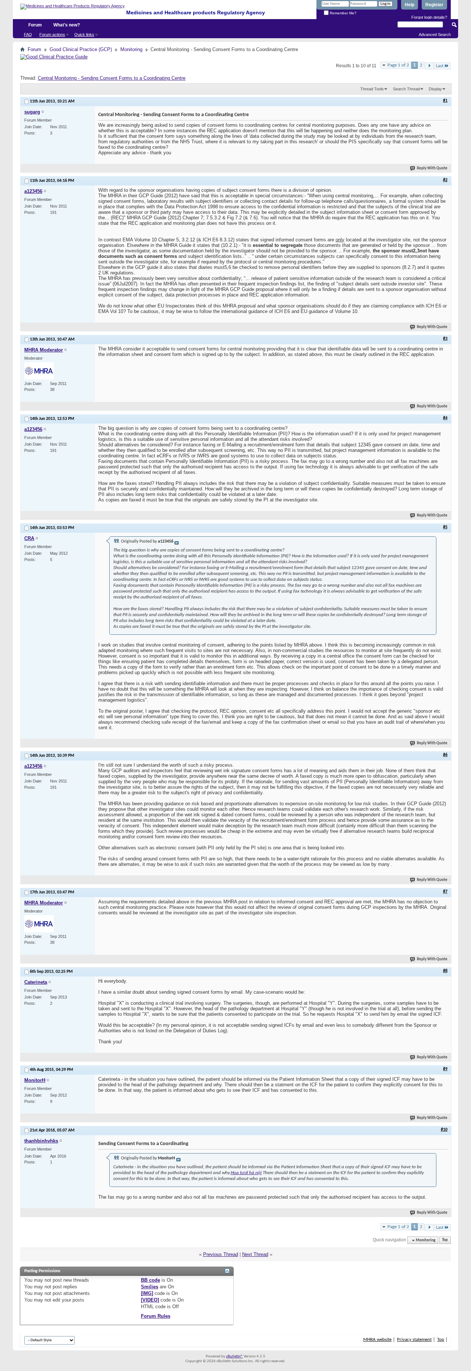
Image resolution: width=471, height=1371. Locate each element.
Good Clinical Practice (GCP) (81, 49)
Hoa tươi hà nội (246, 1172)
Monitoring (131, 49)
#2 (445, 180)
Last (439, 66)
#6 (445, 755)
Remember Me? (343, 13)
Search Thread (406, 89)
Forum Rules (155, 1316)
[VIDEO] (150, 1300)
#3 (445, 339)
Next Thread (255, 1254)
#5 (445, 527)
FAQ (28, 34)
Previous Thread (220, 1254)
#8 (445, 971)
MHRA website (377, 1339)
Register (434, 4)
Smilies (149, 1286)
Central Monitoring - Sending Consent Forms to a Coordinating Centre (111, 78)
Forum (35, 25)
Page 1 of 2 (398, 65)
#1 (445, 100)
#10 (444, 1129)
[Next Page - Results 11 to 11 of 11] (429, 65)
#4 (445, 418)
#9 (445, 1069)
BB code (150, 1280)
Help (409, 4)
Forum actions (52, 34)
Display (435, 89)
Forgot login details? (429, 17)
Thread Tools (372, 89)
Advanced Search (435, 34)
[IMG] (147, 1293)
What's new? (66, 25)
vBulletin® (234, 1356)
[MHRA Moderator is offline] (39, 370)
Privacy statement (414, 1339)
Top (445, 1240)
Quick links (84, 34)
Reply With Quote (432, 168)
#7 (445, 891)
